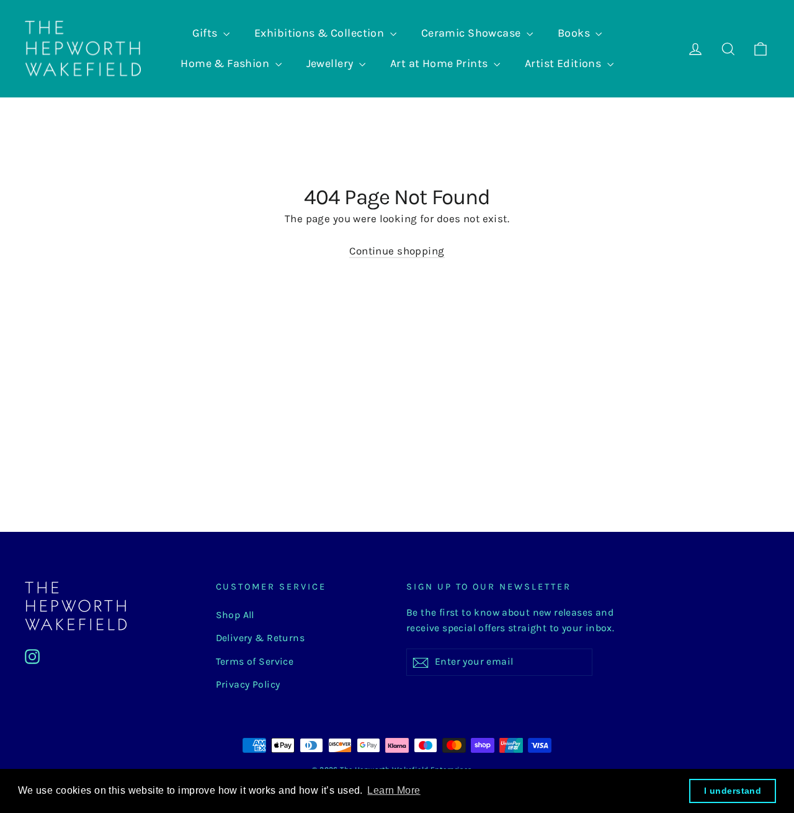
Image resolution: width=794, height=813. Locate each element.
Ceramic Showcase (472, 33)
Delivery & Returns (260, 638)
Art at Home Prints (440, 63)
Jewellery (331, 63)
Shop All (235, 615)
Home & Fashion (226, 63)
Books (575, 33)
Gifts (206, 33)
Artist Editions (564, 63)
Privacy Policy (248, 684)
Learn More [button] (393, 790)
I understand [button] (732, 791)
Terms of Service (255, 661)
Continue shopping (396, 251)
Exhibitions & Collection (320, 33)
